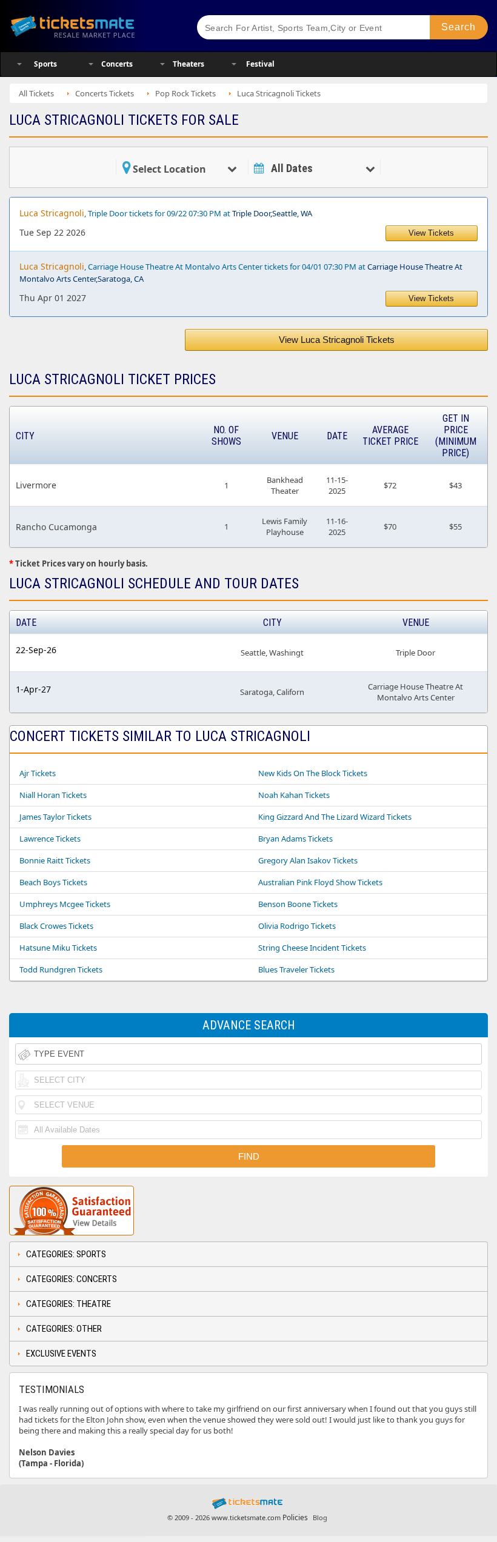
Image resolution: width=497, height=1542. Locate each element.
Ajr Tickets (37, 773)
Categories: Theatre (68, 1303)
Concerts (117, 64)
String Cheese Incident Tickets (312, 947)
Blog (320, 1517)
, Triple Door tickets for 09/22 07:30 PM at (165, 213)
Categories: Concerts (71, 1279)
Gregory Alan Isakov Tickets (308, 860)
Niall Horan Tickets (53, 794)
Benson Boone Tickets (298, 904)
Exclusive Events (61, 1353)
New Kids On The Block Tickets (312, 773)
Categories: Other (64, 1328)
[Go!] (459, 27)
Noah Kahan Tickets (294, 794)
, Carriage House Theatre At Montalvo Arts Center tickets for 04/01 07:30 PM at (240, 272)
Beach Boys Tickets (53, 882)
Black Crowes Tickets (56, 925)
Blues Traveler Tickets (296, 969)
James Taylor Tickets (55, 816)
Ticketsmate (93, 25)
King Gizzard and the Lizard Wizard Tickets (335, 816)
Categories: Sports (66, 1254)
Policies (295, 1517)
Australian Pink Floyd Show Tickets (320, 882)
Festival (260, 64)
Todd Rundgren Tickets (60, 969)
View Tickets (431, 233)
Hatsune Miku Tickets (58, 947)
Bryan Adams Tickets (295, 838)
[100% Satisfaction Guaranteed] (71, 1210)
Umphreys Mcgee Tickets (64, 904)
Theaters (188, 64)
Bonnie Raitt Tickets (54, 860)
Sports (45, 64)
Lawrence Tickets (50, 838)
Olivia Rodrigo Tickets (297, 925)
